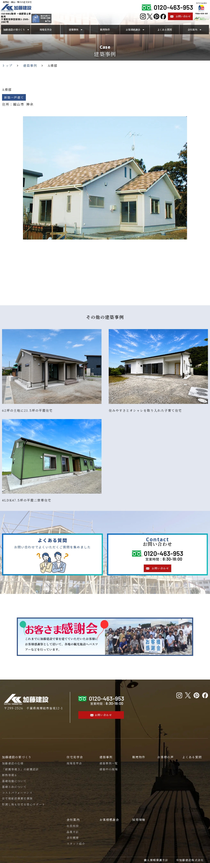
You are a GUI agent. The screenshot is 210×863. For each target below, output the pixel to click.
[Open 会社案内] (200, 29)
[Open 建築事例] (81, 29)
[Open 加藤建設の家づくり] (28, 29)
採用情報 (138, 820)
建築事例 (105, 54)
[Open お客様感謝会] (143, 29)
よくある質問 (192, 757)
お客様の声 (165, 757)
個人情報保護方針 (156, 860)
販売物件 (138, 757)
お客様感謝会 (109, 820)
